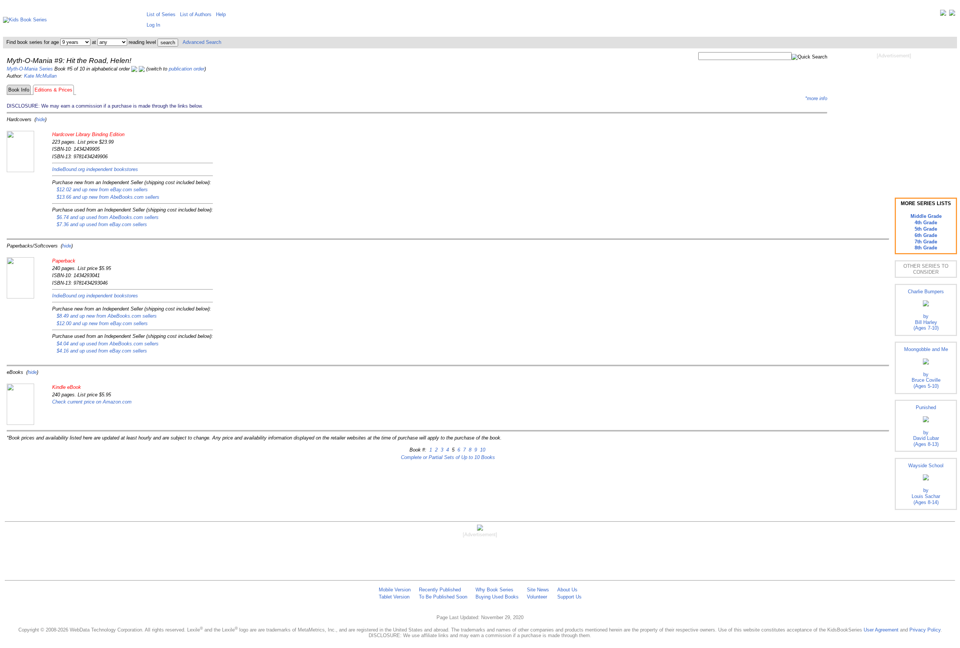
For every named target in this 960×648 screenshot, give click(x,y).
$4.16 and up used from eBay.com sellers (102, 351)
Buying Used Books (497, 597)
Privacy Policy (924, 630)
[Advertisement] (894, 119)
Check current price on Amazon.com (92, 402)
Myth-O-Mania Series (30, 69)
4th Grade (926, 222)
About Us (567, 589)
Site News (538, 589)
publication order (186, 69)
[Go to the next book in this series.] (142, 69)
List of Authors (196, 14)
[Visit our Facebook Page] (952, 14)
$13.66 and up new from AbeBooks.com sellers (108, 197)
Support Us (569, 597)
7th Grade (926, 241)
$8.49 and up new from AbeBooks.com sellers (107, 316)
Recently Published (440, 589)
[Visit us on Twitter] (943, 14)
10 (481, 450)
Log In (153, 25)
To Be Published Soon (443, 597)
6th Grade (926, 235)
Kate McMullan (40, 76)
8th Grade (926, 247)
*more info (816, 98)
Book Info (18, 90)
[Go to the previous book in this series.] (134, 69)
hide (40, 119)
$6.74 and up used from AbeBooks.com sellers (108, 217)
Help (221, 14)
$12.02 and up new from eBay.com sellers (102, 189)
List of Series (161, 14)
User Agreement (881, 630)
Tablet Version (394, 597)
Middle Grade (926, 216)
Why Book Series (494, 589)
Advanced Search (202, 42)
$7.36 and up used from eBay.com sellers (102, 224)
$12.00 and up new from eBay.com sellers (102, 323)
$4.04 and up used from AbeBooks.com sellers (108, 343)
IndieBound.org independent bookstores (95, 169)
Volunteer (537, 597)
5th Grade (926, 229)
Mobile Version (395, 589)
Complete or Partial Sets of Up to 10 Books (448, 457)
